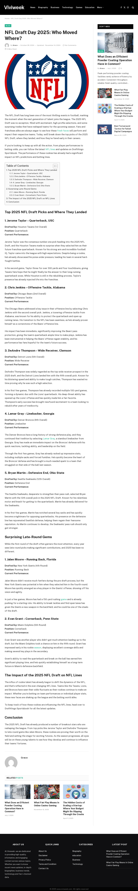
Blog (8, 25)
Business (55, 7)
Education (89, 7)
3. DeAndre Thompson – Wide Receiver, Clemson (33, 179)
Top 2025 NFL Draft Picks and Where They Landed (32, 170)
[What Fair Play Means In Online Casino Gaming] (47, 792)
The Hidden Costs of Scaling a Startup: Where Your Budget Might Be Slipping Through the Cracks (74, 808)
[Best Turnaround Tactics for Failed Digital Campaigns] (105, 129)
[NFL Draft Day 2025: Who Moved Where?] (47, 81)
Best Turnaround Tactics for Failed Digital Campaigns (123, 129)
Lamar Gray (49, 438)
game (64, 599)
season (37, 647)
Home (7, 18)
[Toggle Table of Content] (54, 166)
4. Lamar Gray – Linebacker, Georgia (28, 182)
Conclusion (13, 202)
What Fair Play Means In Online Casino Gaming (46, 804)
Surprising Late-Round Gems (22, 189)
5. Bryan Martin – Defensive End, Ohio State (31, 186)
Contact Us (44, 868)
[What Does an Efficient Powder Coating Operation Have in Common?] (17, 792)
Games (79, 7)
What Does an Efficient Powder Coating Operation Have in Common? (17, 807)
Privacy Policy (45, 860)
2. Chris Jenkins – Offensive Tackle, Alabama (31, 176)
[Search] (132, 7)
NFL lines (50, 149)
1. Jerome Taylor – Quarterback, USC (27, 173)
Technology (67, 7)
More (99, 7)
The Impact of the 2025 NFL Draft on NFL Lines (31, 198)
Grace (15, 45)
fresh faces (63, 130)
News (32, 7)
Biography (43, 7)
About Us (43, 851)
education (76, 855)
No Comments (70, 45)
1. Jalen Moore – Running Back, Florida (28, 192)
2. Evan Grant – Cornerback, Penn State (29, 195)
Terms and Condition (47, 864)
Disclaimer (43, 855)
